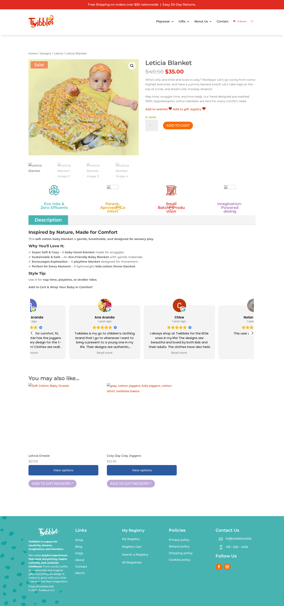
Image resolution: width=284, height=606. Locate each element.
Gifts (182, 21)
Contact (222, 21)
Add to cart (178, 125)
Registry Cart (132, 546)
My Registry (131, 539)
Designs (45, 53)
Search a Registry (135, 554)
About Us (201, 21)
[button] (132, 66)
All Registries (132, 562)
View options (63, 470)
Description (48, 220)
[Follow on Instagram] (227, 566)
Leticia (58, 53)
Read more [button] (67, 353)
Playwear (163, 21)
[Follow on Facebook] (219, 566)
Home (32, 53)
